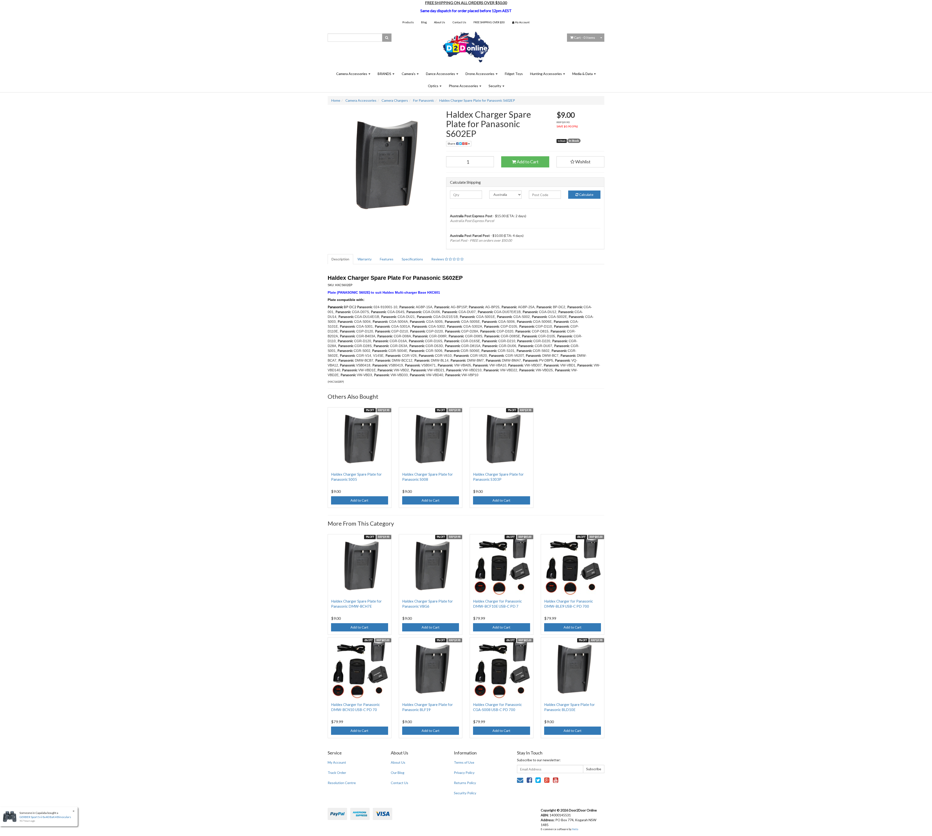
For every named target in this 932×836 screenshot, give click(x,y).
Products (408, 22)
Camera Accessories (352, 74)
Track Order (337, 772)
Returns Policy (465, 783)
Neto (575, 829)
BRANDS (385, 74)
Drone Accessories (480, 74)
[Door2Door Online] (466, 45)
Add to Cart (527, 161)
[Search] (386, 37)
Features (386, 259)
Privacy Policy (464, 772)
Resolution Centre (342, 783)
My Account (337, 762)
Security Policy (465, 793)
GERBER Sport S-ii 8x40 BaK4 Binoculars (45, 817)
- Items (584, 37)
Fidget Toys (514, 74)
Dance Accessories (441, 74)
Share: (452, 143)
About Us (439, 22)
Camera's (409, 74)
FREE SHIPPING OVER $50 (489, 22)
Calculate (585, 194)
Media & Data (582, 74)
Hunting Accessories (546, 74)
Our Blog (397, 772)
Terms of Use (464, 762)
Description (340, 259)
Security (495, 86)
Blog (424, 22)
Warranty (365, 259)
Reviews (438, 259)
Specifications (412, 259)
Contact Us (459, 22)
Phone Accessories (464, 86)
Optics (433, 86)
